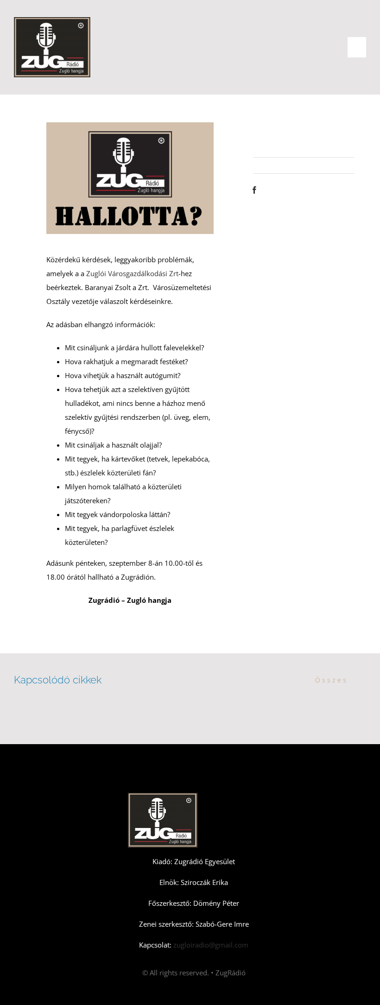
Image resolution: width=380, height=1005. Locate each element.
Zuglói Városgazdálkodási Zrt (132, 273)
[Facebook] (254, 190)
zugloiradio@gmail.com (209, 944)
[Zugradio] (52, 20)
